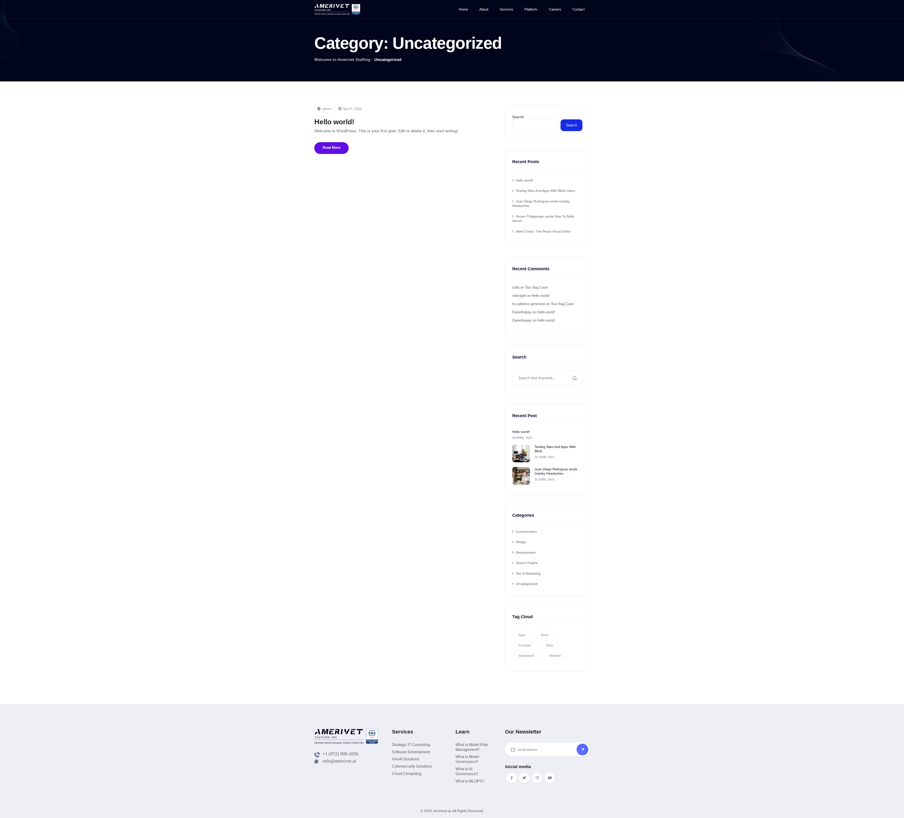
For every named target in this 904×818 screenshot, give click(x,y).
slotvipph (519, 296)
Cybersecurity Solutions (412, 766)
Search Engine (527, 563)
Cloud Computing (406, 774)
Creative (524, 645)
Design (521, 542)
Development (526, 552)
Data (549, 645)
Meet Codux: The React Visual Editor (543, 231)
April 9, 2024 (352, 109)
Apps (522, 635)
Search (518, 117)
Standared (526, 655)
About (483, 9)
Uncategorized (526, 584)
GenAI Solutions (405, 759)
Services (506, 9)
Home (463, 9)
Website (555, 655)
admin (326, 109)
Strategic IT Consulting (411, 745)
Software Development (411, 752)
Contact (579, 9)
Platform (531, 9)
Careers (555, 9)
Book (545, 635)
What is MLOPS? (470, 781)
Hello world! (334, 122)
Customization (526, 531)
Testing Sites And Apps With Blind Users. (546, 191)
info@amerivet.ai (339, 760)
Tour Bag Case (536, 287)
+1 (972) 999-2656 (340, 753)
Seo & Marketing (528, 573)
